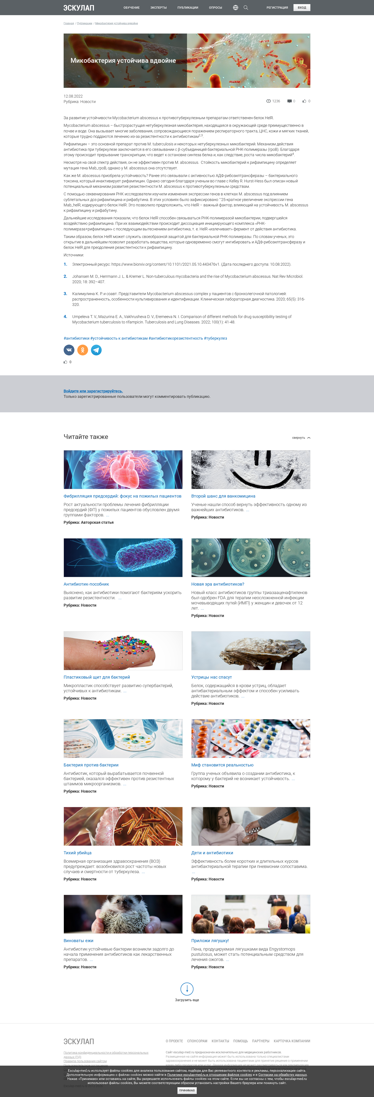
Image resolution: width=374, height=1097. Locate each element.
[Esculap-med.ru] (79, 1041)
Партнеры (260, 1041)
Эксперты (158, 7)
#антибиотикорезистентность (175, 338)
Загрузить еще (187, 1000)
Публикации (187, 7)
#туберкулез (215, 338)
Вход (302, 7)
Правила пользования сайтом (85, 1061)
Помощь (240, 1041)
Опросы (215, 7)
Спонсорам (197, 1041)
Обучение (132, 7)
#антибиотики (76, 338)
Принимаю (187, 1090)
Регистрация (277, 7)
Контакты (220, 1041)
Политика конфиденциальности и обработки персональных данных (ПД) (106, 1055)
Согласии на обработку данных (282, 1075)
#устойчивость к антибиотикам (119, 338)
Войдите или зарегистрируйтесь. (93, 391)
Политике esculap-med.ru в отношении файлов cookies (209, 1075)
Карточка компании (292, 1041)
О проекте (174, 1041)
